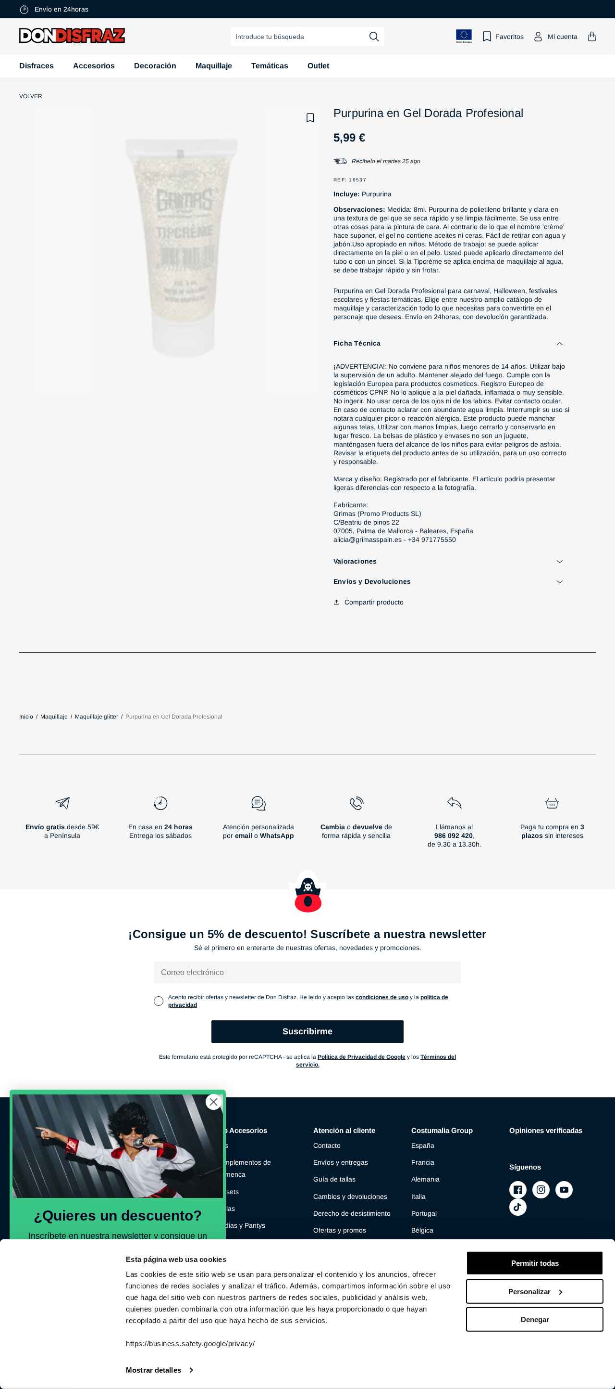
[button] (592, 36)
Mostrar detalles (153, 1370)
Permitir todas (535, 1263)
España (422, 1145)
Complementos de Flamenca (243, 1168)
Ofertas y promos (339, 1230)
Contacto (327, 1145)
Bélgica (422, 1230)
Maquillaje (214, 66)
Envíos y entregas (340, 1162)
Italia (418, 1196)
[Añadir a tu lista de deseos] (310, 117)
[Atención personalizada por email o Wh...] (258, 826)
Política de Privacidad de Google (362, 1057)
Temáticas (269, 66)
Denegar (535, 1319)
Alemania (425, 1179)
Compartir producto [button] (374, 602)
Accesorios (94, 66)
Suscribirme (307, 1031)
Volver (30, 96)
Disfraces (36, 66)
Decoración (155, 66)
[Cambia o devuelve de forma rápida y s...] (356, 826)
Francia (422, 1162)
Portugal (424, 1213)
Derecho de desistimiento (352, 1213)
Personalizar (529, 1291)
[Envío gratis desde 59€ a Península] (62, 826)
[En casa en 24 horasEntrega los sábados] (160, 826)
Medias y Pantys (240, 1225)
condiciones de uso (382, 997)
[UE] (464, 36)
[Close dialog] (213, 1101)
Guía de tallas (334, 1179)
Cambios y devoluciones (350, 1196)
